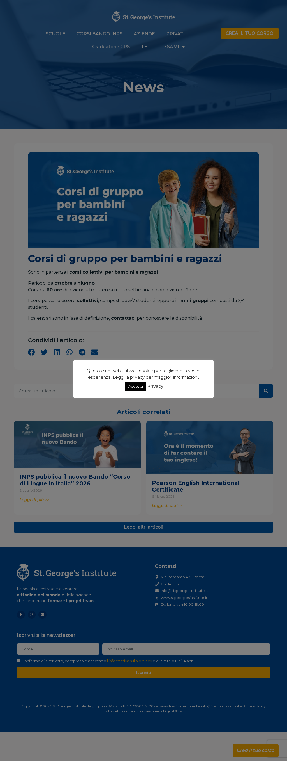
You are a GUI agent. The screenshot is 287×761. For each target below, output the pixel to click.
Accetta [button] (135, 386)
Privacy (155, 386)
